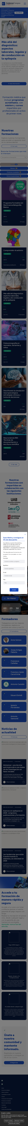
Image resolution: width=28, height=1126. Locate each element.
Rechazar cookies (19, 1120)
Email (4, 572)
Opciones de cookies (14, 1123)
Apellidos (5, 565)
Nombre (5, 558)
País (4, 579)
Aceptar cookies (9, 1120)
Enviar (14, 590)
